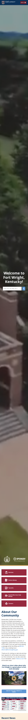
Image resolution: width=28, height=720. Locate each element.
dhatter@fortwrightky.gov (9, 650)
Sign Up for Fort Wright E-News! (16, 691)
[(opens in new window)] (19, 559)
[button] (22, 2)
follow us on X (20, 658)
